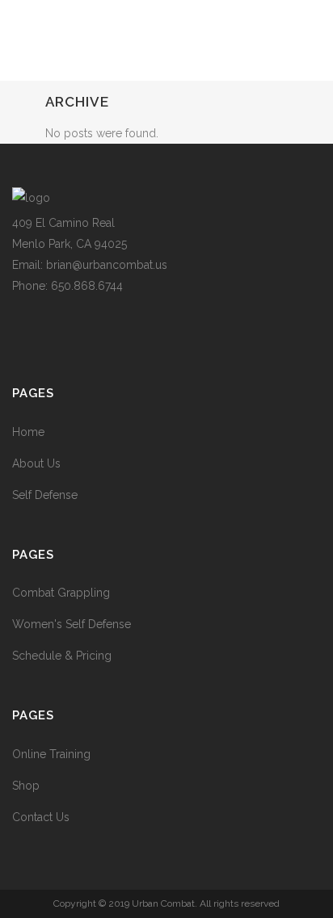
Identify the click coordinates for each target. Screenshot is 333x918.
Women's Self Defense (71, 624)
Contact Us (41, 817)
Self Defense (45, 494)
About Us (36, 463)
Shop (26, 785)
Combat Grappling (61, 592)
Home (28, 431)
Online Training (51, 754)
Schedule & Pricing (62, 655)
